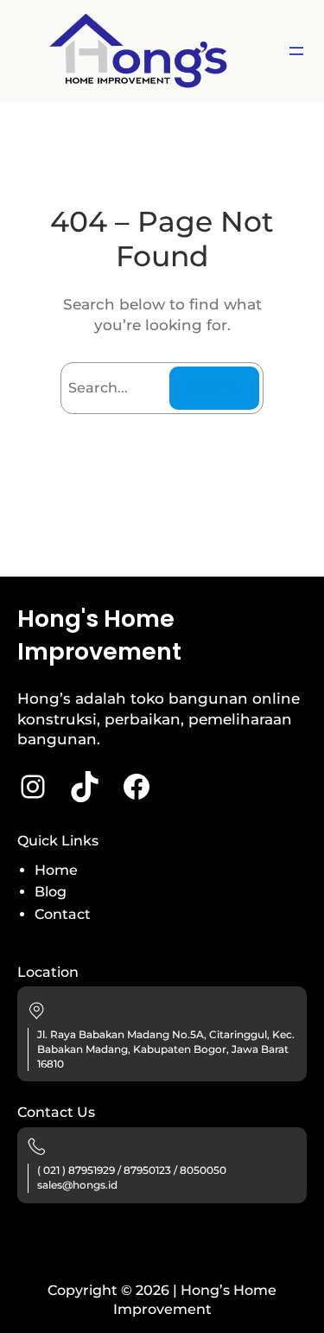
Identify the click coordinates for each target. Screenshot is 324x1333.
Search (214, 387)
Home (56, 870)
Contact (63, 914)
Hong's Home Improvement (99, 635)
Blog (51, 891)
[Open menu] (296, 51)
